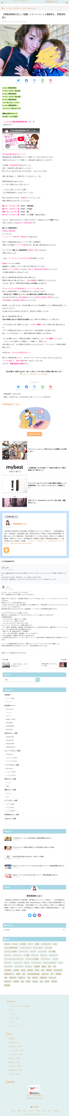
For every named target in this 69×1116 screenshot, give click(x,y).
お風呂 (37, 944)
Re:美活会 (23, 944)
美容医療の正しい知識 (11, 814)
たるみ (55, 944)
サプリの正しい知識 (10, 800)
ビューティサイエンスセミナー (13, 959)
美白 (22, 981)
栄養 (7, 786)
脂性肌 (28, 981)
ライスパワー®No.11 (49, 963)
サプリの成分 (10, 807)
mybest (15, 944)
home (13, 1111)
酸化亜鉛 (7, 985)
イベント (9, 712)
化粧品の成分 (16, 394)
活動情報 (7, 695)
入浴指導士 (7, 970)
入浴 (54, 966)
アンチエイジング (25, 948)
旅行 (23, 974)
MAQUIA (7, 944)
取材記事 (49, 970)
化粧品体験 (9, 723)
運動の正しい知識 (10, 790)
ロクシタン (28, 966)
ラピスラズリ (8, 966)
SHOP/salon (10, 709)
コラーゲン (7, 955)
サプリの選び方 (11, 811)
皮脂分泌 (35, 978)
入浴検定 (16, 970)
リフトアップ (19, 966)
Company (56, 1111)
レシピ (8, 782)
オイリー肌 (48, 948)
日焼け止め (45, 974)
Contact (38, 1111)
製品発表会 (9, 729)
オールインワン (23, 951)
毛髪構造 (58, 974)
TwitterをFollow (34, 434)
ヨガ (7, 797)
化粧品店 (30, 970)
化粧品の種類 (10, 743)
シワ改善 (26, 955)
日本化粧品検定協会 (33, 974)
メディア (9, 702)
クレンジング (42, 951)
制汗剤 (23, 970)
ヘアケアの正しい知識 (11, 765)
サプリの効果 (10, 804)
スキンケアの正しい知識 (12, 751)
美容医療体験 (10, 726)
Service (12, 1001)
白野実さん (21, 978)
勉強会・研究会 (11, 719)
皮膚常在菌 (43, 978)
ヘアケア (55, 959)
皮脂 (28, 978)
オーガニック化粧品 (10, 951)
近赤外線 (54, 981)
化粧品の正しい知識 (10, 733)
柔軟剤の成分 (14, 397)
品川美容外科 (58, 970)
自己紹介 (35, 981)
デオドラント (53, 955)
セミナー (9, 716)
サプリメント (17, 955)
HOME (36, 1107)
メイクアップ (17, 963)
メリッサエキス (36, 963)
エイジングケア (38, 948)
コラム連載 (52, 951)
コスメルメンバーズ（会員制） (20, 1006)
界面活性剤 (24, 397)
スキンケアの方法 (11, 761)
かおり (8, 587)
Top (44, 1111)
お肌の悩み (9, 754)
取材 (42, 970)
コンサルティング (15, 1026)
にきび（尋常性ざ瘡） (11, 948)
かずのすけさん (46, 944)
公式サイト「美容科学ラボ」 (37, 541)
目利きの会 (52, 978)
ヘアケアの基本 (11, 772)
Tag (49, 1111)
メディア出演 (14, 1018)
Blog (9, 1034)
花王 (41, 981)
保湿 (49, 966)
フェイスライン (45, 959)
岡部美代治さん (9, 974)
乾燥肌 (44, 966)
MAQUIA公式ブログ (55, 541)
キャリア (33, 951)
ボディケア (7, 963)
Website (6, 553)
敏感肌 (18, 974)
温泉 (5, 978)
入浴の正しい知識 (10, 818)
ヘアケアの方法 (11, 775)
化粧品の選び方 (11, 747)
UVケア (30, 944)
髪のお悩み (9, 768)
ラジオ (60, 963)
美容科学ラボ (51, 1)
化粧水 (37, 970)
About (20, 1111)
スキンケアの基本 (11, 758)
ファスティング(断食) (32, 959)
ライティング (14, 1014)
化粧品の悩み (10, 737)
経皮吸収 (16, 981)
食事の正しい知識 (10, 779)
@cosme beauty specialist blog (21, 543)
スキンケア (34, 955)
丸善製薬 (37, 966)
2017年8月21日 (10, 570)
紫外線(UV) (7, 981)
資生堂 (47, 981)
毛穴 (52, 974)
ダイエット (9, 793)
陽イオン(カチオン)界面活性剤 (40, 397)
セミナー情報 (10, 698)
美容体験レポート (10, 705)
